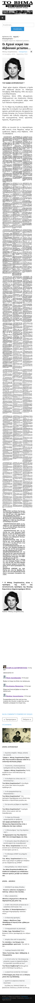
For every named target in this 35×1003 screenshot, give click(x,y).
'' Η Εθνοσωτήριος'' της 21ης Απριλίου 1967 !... (16, 831)
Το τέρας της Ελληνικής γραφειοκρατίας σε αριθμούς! (13, 818)
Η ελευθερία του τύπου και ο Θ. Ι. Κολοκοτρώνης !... (15, 780)
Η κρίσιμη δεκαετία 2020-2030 (14, 950)
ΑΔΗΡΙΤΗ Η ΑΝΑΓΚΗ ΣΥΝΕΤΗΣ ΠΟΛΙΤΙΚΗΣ (14, 982)
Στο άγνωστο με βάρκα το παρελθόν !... (16, 805)
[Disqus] (17, 639)
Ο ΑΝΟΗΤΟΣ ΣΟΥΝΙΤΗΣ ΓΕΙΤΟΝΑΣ (16, 972)
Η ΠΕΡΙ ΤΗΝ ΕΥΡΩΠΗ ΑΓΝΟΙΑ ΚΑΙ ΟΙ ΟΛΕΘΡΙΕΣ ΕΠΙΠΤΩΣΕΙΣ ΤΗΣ (16, 906)
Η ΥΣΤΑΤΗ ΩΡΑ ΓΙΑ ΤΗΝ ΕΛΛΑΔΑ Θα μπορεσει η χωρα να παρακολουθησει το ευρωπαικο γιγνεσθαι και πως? (16, 961)
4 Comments (6, 725)
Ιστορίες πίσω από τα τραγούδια (14, 939)
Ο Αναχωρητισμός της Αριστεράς (14, 928)
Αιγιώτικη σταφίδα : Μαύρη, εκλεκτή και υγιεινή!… (16, 754)
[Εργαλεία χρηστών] (31, 51)
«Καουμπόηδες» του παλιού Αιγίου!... (16, 867)
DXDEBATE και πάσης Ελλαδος (14, 887)
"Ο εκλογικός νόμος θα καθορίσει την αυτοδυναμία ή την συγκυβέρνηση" (16, 842)
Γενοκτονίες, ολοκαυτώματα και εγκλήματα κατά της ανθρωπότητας (14, 767)
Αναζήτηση (17, 29)
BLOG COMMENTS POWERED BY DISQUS (17, 714)
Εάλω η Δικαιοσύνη (10, 896)
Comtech (26, 998)
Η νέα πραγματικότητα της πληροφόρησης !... (12, 792)
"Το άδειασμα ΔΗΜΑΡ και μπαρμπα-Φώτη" (15, 855)
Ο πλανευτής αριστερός (12, 918)
